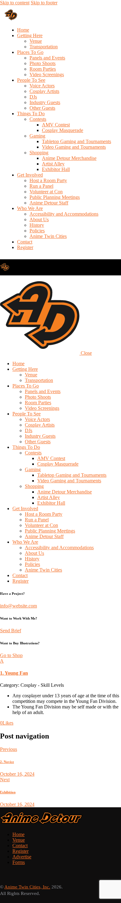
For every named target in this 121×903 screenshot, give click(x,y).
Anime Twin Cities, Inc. (27, 886)
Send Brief (10, 630)
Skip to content (14, 2)
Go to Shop (11, 655)
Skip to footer (44, 2)
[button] (60, 667)
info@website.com (18, 605)
